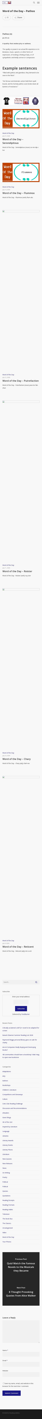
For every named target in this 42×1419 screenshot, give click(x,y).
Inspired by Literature (9, 1127)
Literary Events (7, 1145)
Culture (4, 1099)
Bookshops (6, 1085)
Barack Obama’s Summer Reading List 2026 (17, 1035)
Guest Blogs (6, 1117)
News (4, 1168)
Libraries (5, 1136)
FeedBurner (25, 1014)
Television (5, 1214)
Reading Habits (7, 1209)
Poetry (4, 1177)
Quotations (6, 1196)
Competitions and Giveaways (12, 1094)
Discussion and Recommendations (14, 1108)
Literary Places (7, 1150)
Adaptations (6, 1071)
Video (4, 1232)
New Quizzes (7, 1159)
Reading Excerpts (8, 1200)
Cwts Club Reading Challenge (12, 1104)
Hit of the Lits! (7, 1122)
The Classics (6, 1223)
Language (5, 1131)
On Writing (6, 1173)
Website (5, 1371)
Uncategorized (7, 1228)
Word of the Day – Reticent (18, 946)
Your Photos (6, 1242)
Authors (5, 1081)
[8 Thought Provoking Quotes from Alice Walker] (20, 1292)
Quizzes (5, 1191)
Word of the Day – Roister (17, 571)
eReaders (5, 1113)
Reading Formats (8, 1205)
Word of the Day (8, 133)
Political (5, 1182)
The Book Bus (7, 1219)
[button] (38, 2)
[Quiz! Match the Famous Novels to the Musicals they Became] (20, 1265)
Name (5, 1350)
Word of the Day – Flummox (18, 193)
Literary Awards (7, 1140)
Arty (3, 1076)
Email (5, 1360)
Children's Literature (9, 1090)
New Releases (7, 1163)
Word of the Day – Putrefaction (20, 380)
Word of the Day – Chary (16, 758)
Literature (5, 1154)
